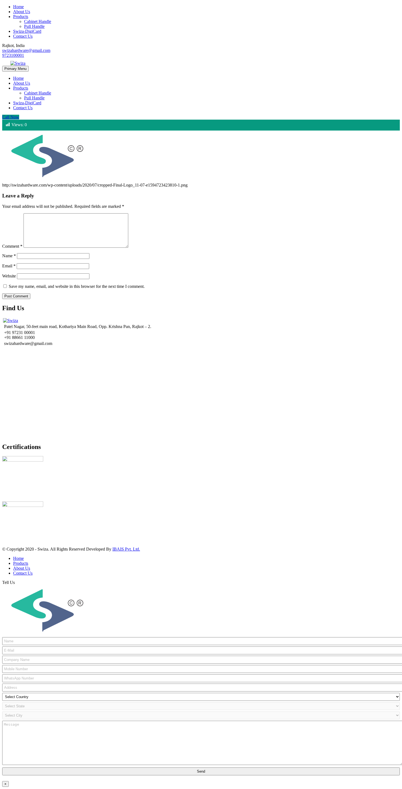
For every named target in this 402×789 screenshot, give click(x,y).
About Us (21, 11)
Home (18, 6)
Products (20, 16)
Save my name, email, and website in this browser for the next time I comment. (77, 286)
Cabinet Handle (37, 21)
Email (9, 266)
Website (9, 276)
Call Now (10, 117)
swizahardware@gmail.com (26, 50)
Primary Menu (15, 69)
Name (9, 255)
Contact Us (23, 36)
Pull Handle (34, 26)
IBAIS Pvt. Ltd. (126, 549)
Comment (12, 246)
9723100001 (13, 55)
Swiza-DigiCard (27, 31)
